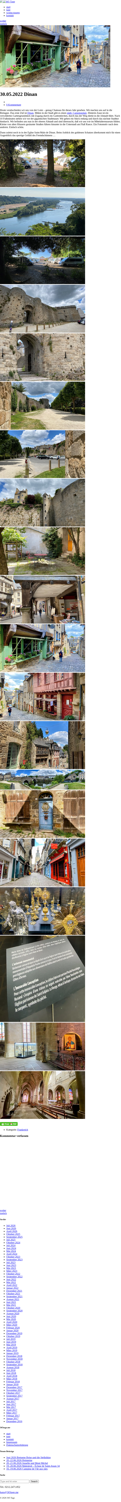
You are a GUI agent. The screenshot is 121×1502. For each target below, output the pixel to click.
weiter (3, 21)
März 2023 (11, 1271)
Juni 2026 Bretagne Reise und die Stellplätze (28, 1457)
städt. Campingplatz (77, 113)
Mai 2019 (11, 1344)
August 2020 (12, 1313)
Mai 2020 (11, 1319)
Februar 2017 (13, 1415)
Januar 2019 (12, 1353)
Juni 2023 (11, 1265)
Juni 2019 (11, 1342)
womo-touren (13, 12)
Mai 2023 (11, 1268)
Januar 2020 (12, 1330)
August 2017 (12, 1398)
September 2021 (14, 1296)
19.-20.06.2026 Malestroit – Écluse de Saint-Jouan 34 (33, 1466)
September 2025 (14, 1237)
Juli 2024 (10, 1245)
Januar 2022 (12, 1288)
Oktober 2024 (13, 1242)
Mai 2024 (11, 1251)
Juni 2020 (11, 1316)
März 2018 (11, 1378)
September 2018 (14, 1364)
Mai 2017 (11, 1407)
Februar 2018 (13, 1381)
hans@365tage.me (9, 1492)
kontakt (10, 15)
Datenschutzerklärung (17, 1445)
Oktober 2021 (13, 1293)
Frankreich (22, 1129)
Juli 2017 (10, 1401)
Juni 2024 (11, 1248)
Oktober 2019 (13, 1336)
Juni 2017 (11, 1404)
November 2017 (14, 1390)
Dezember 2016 (14, 1421)
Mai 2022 (11, 1282)
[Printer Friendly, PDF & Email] (9, 1124)
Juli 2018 (10, 1370)
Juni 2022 (11, 1279)
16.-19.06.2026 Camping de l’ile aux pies (27, 1468)
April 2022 (11, 1285)
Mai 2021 (11, 1305)
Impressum (11, 1442)
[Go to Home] (7, 1)
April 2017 (11, 1410)
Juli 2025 (10, 1239)
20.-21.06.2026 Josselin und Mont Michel (27, 1463)
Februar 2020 (13, 1327)
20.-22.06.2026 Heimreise (19, 1460)
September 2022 (14, 1276)
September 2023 (14, 1259)
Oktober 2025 (13, 1234)
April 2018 (11, 1376)
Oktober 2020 (13, 1308)
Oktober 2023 (13, 1256)
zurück (3, 23)
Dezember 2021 (14, 1290)
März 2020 (11, 1325)
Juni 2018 (11, 1373)
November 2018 (14, 1359)
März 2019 (11, 1350)
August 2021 (12, 1299)
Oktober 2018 (13, 1361)
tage (8, 10)
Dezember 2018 (14, 1356)
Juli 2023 (10, 1262)
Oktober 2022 (13, 1273)
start (8, 7)
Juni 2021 (11, 1302)
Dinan (30, 113)
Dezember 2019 (14, 1333)
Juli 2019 (10, 1339)
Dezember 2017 (14, 1387)
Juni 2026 (11, 1228)
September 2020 (14, 1310)
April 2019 (11, 1347)
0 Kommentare (13, 104)
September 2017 (14, 1395)
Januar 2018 (12, 1384)
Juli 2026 (10, 1225)
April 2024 (11, 1254)
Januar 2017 (12, 1418)
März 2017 (11, 1413)
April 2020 (11, 1322)
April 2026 (11, 1231)
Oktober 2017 (13, 1393)
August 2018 (12, 1367)
